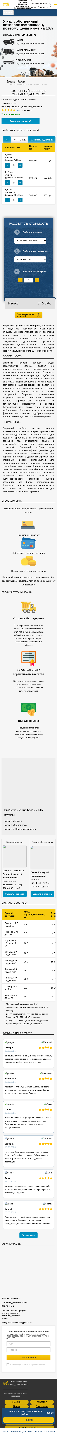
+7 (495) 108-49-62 (29, 1427)
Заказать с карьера (14, 894)
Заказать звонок (28, 1357)
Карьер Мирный (13, 821)
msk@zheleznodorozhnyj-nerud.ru (16, 1322)
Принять (28, 1420)
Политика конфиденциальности (15, 1393)
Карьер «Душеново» (15, 825)
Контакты (16, 1431)
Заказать (50, 1431)
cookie (50, 1413)
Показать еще (28, 1235)
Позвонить (39, 1431)
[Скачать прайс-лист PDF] (7, 139)
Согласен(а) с (27, 1365)
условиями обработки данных (33, 1365)
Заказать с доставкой (20, 121)
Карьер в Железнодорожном (20, 829)
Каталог (8, 12)
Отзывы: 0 (27, 111)
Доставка (27, 1431)
